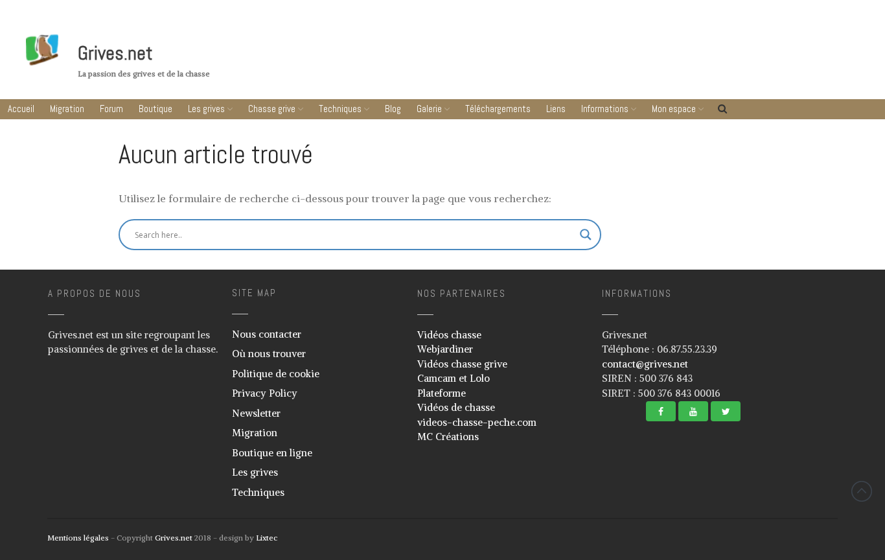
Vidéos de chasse (456, 407)
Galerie (429, 108)
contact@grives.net (645, 364)
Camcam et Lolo (453, 378)
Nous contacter (266, 334)
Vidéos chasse (449, 335)
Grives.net (115, 53)
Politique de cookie (275, 374)
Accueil (21, 108)
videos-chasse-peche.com (476, 422)
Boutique (155, 108)
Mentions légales (78, 537)
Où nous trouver (269, 353)
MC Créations (448, 436)
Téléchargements (498, 108)
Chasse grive (271, 108)
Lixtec (266, 537)
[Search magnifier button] (586, 235)
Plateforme (441, 393)
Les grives (206, 108)
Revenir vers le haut (861, 491)
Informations (604, 108)
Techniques (340, 108)
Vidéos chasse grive (462, 364)
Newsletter (256, 413)
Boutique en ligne (272, 453)
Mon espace (674, 108)
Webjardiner (445, 349)
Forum (111, 108)
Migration (67, 108)
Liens (556, 108)
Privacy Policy (264, 393)
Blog (393, 108)
